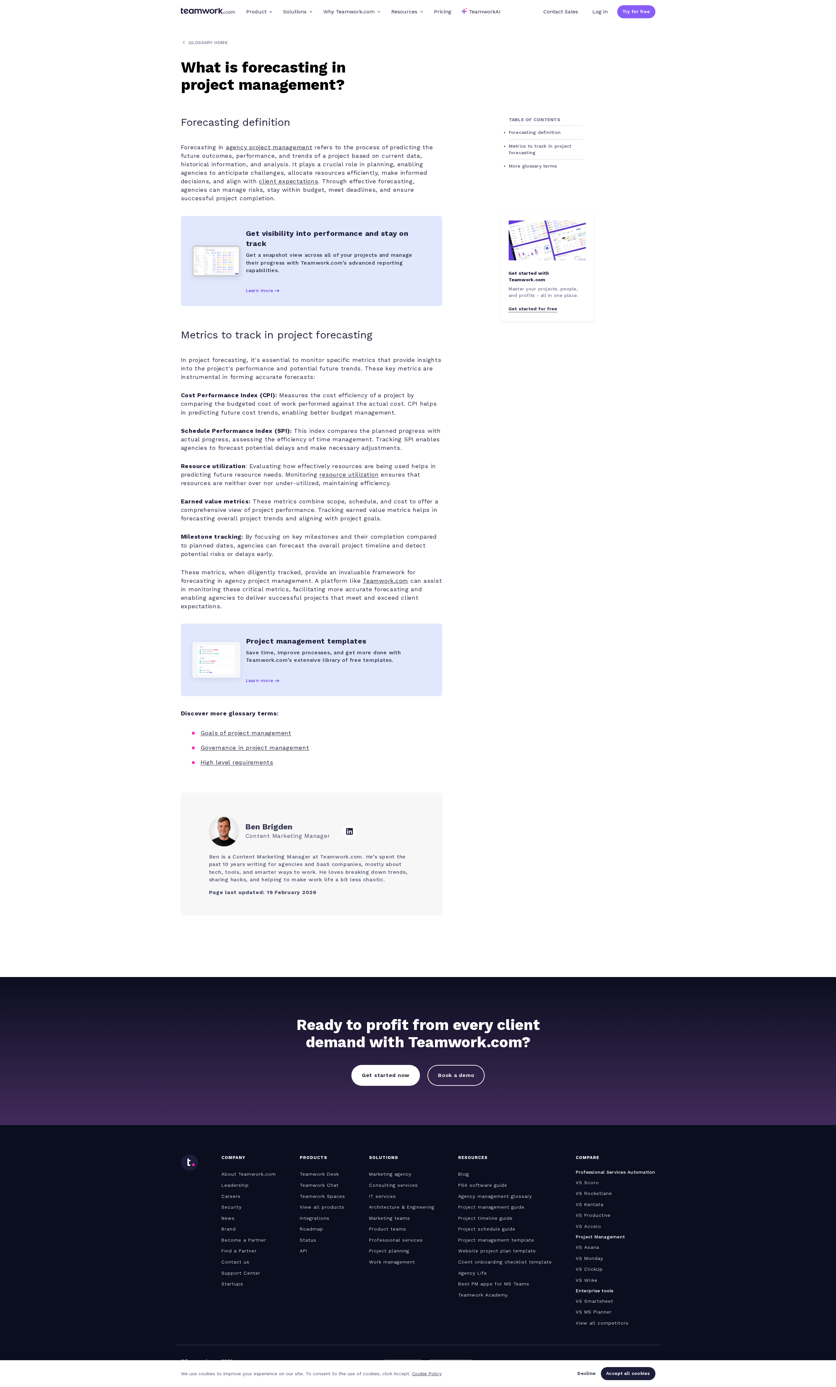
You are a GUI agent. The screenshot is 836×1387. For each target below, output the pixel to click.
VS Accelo (588, 1226)
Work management (392, 1262)
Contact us (235, 1262)
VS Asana (587, 1247)
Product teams (387, 1229)
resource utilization (348, 474)
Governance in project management (255, 747)
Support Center (240, 1273)
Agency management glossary (495, 1196)
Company (233, 1157)
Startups (232, 1283)
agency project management (269, 147)
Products (313, 1157)
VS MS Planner (594, 1311)
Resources (404, 11)
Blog (463, 1174)
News (228, 1218)
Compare (587, 1157)
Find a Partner (239, 1250)
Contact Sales (560, 11)
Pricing (442, 11)
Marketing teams (389, 1218)
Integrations (315, 1218)
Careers (231, 1196)
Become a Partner (243, 1240)
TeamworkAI (485, 11)
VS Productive (593, 1215)
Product (256, 11)
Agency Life (472, 1273)
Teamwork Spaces (322, 1196)
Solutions (295, 11)
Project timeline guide (485, 1218)
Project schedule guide (486, 1229)
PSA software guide (482, 1185)
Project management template (496, 1240)
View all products (322, 1207)
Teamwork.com (385, 580)
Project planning (389, 1250)
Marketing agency (390, 1174)
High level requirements (237, 762)
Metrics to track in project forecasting (540, 149)
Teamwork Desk (319, 1174)
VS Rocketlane (594, 1193)
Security (231, 1207)
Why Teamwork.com (349, 11)
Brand (228, 1229)
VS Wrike (587, 1280)
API (303, 1250)
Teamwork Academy (483, 1294)
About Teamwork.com (248, 1174)
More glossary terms (533, 166)
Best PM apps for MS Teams (493, 1283)
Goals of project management (246, 732)
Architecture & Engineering (401, 1207)
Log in (600, 11)
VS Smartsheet (594, 1301)
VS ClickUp (589, 1269)
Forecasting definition (535, 132)
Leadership (235, 1185)
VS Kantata (589, 1204)
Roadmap (311, 1229)
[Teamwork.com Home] (208, 12)
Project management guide (491, 1207)
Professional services (396, 1240)
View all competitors (602, 1323)
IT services (382, 1196)
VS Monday (589, 1258)
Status (308, 1240)
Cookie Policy (427, 1373)
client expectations (288, 181)
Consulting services (393, 1185)
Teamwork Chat (319, 1185)
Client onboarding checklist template (505, 1262)
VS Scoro (587, 1182)
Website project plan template (497, 1250)
